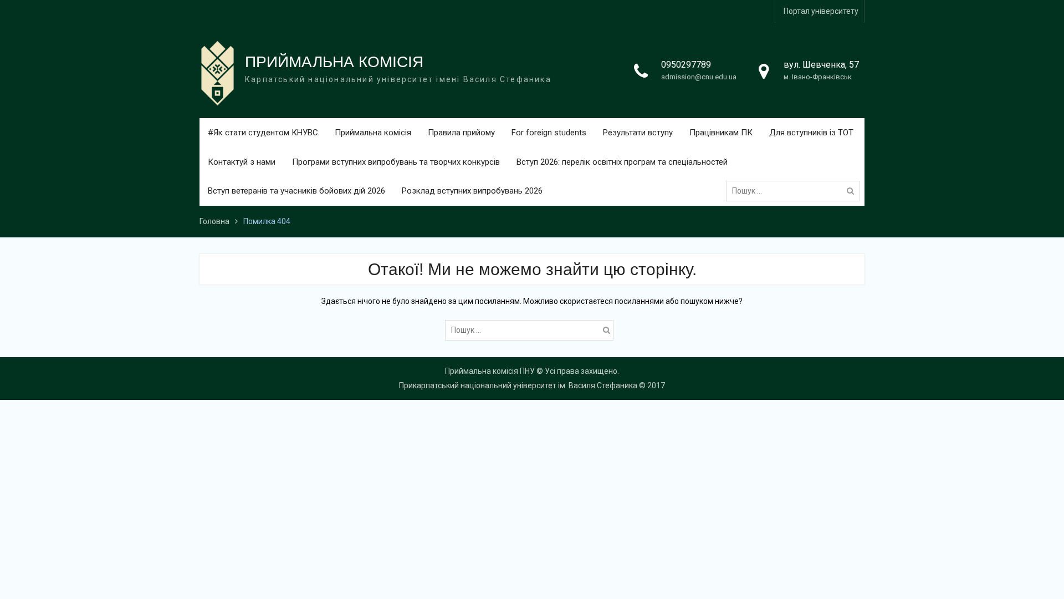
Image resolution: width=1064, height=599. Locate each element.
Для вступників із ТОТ (811, 133)
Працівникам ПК (721, 133)
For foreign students (548, 133)
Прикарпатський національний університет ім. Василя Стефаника (518, 385)
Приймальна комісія (373, 133)
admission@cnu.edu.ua (698, 77)
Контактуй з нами (241, 162)
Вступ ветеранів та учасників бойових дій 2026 (296, 191)
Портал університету (821, 11)
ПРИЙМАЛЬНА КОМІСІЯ (334, 61)
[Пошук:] (796, 190)
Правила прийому (461, 133)
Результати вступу (638, 133)
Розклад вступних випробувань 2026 (472, 191)
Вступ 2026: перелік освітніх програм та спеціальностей (622, 162)
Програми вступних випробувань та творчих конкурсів (396, 162)
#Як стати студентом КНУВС (263, 133)
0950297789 (686, 64)
